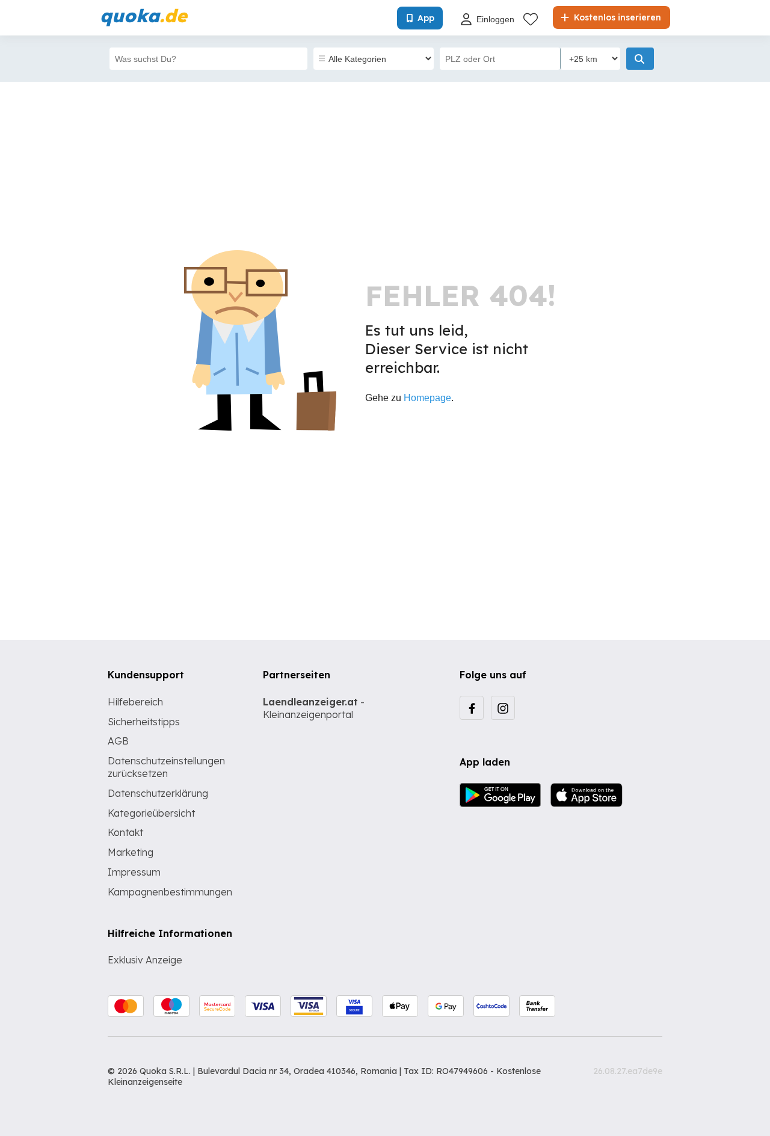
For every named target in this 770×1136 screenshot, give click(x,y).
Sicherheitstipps (144, 722)
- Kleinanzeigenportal (314, 708)
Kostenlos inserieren (616, 17)
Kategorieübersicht (151, 813)
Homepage (427, 398)
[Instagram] (502, 707)
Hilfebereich (135, 702)
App (425, 18)
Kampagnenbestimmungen (170, 892)
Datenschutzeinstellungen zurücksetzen (166, 767)
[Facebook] (471, 707)
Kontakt (125, 832)
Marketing (130, 852)
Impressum (134, 872)
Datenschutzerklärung (158, 793)
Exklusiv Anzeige (145, 960)
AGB (118, 741)
